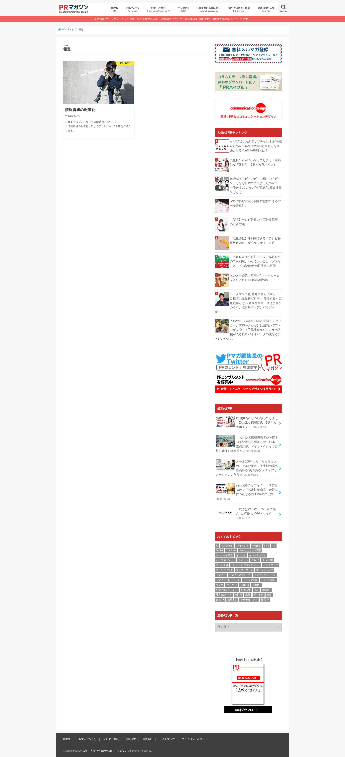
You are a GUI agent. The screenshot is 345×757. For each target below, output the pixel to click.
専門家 (238, 594)
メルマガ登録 (111, 739)
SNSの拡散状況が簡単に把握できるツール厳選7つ (255, 203)
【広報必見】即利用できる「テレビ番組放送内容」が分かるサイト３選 (255, 240)
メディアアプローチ (240, 575)
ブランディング (224, 570)
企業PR (256, 584)
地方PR (266, 589)
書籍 (269, 594)
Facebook (227, 545)
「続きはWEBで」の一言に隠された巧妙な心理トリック (256, 514)
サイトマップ (167, 739)
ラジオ (219, 584)
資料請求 (130, 739)
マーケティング (264, 570)
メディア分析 (250, 580)
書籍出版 (232, 599)
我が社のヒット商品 (239, 9)
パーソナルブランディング (245, 565)
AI (217, 545)
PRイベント (242, 545)
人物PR (245, 584)
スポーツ (243, 560)
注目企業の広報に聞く (208, 9)
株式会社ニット (249, 599)
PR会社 (256, 545)
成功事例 (258, 594)
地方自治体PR (223, 594)
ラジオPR (232, 584)
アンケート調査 (224, 555)
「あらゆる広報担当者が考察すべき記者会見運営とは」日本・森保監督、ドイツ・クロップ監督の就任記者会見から (247, 444)
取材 (256, 589)
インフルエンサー (225, 560)
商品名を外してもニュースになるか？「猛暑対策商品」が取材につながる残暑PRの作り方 (247, 492)
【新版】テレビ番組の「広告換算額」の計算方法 (255, 222)
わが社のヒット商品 (250, 550)
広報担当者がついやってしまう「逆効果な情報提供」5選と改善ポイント (255, 162)
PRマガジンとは (87, 739)
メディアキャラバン (265, 575)
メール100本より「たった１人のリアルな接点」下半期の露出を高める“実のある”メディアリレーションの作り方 (247, 468)
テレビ (255, 560)
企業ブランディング (227, 589)
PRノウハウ (132, 9)
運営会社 (147, 739)
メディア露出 (268, 580)
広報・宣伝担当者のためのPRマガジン (105, 750)
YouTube (231, 550)
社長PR (265, 599)
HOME (114, 9)
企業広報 (246, 589)
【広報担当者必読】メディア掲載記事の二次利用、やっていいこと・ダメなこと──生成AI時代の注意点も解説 (255, 261)
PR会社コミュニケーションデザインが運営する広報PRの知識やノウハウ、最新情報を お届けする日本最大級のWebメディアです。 (173, 19)
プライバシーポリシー (194, 739)
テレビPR (183, 9)
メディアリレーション (228, 580)
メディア (221, 575)
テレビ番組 (222, 565)
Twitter (219, 550)
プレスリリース (244, 570)
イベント (241, 555)
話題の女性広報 (266, 9)
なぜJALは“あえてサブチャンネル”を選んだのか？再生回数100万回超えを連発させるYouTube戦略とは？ (256, 146)
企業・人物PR (158, 9)
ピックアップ (271, 565)
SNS (266, 545)
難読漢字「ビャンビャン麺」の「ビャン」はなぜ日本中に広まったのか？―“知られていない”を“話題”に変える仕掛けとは (256, 185)
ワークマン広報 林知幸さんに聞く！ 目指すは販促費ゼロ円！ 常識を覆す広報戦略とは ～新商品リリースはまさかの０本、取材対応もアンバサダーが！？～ (248, 303)
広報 (247, 594)
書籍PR (220, 599)
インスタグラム (257, 555)
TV (273, 545)
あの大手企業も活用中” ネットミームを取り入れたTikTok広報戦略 (255, 278)
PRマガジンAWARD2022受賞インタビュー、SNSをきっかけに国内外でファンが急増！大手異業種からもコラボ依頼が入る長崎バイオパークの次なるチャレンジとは (248, 329)
